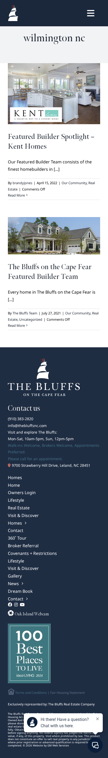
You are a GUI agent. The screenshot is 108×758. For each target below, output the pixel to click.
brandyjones (22, 182)
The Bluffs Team (25, 313)
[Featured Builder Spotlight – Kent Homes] (54, 93)
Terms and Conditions (30, 692)
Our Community (74, 182)
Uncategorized (30, 319)
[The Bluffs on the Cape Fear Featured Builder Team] (54, 235)
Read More (16, 195)
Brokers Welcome (57, 445)
